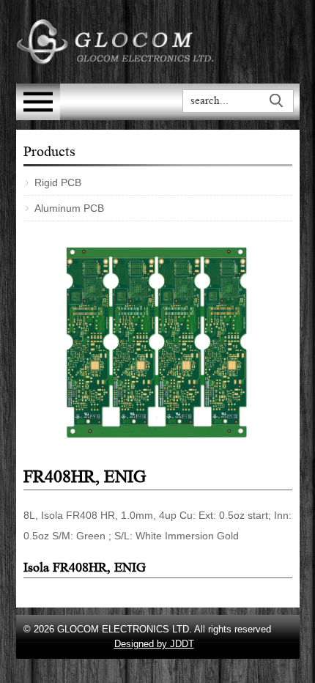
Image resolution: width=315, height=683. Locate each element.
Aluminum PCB (69, 208)
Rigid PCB (57, 182)
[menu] (38, 116)
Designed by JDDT (154, 643)
